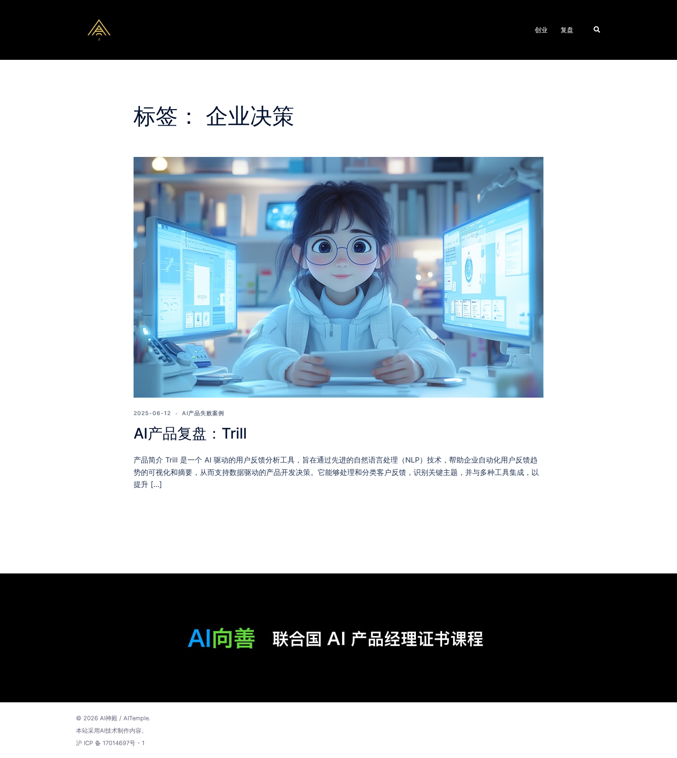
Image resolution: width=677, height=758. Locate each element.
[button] (597, 30)
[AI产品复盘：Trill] (338, 276)
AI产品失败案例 (203, 413)
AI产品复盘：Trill (190, 433)
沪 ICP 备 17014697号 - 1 (110, 743)
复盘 (566, 30)
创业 (541, 30)
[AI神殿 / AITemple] (99, 29)
